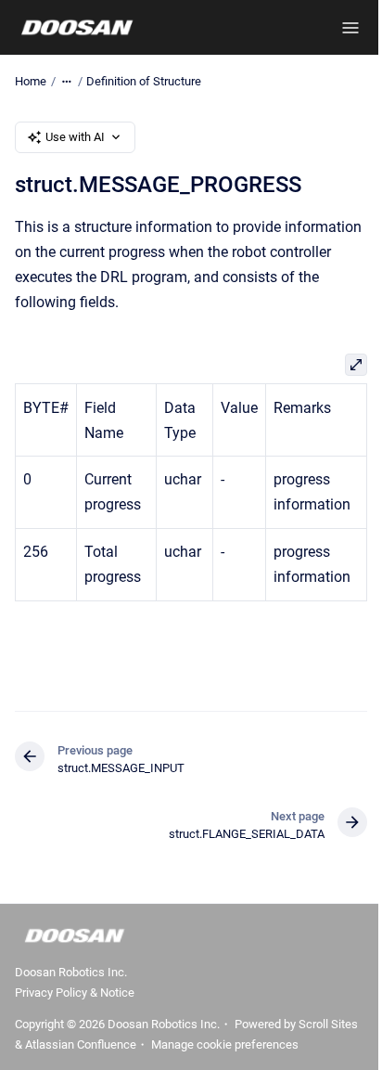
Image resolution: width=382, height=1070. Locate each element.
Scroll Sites (328, 1024)
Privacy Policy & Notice (74, 992)
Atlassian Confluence (80, 1044)
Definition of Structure (143, 81)
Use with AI (75, 137)
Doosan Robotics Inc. (71, 972)
